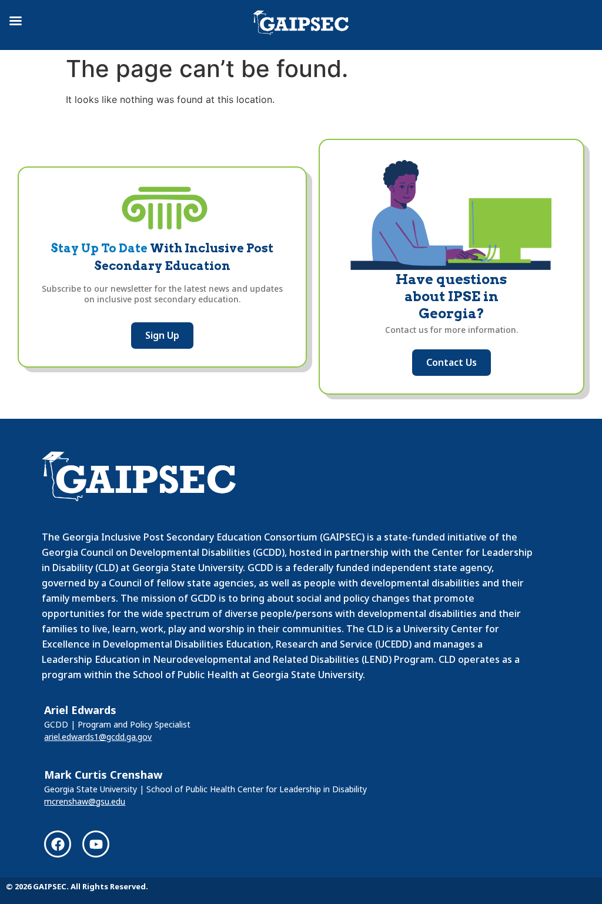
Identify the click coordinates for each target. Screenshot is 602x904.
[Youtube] (95, 844)
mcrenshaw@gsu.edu (84, 801)
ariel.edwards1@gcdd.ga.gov (98, 736)
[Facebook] (57, 844)
